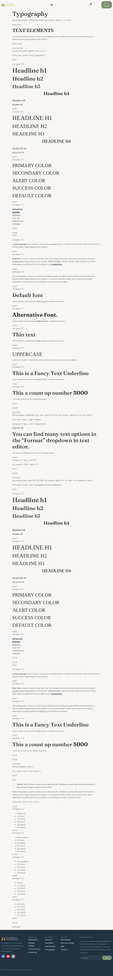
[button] (51, 5)
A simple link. (56, 264)
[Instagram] (13, 956)
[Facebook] (3, 956)
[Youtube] (8, 956)
